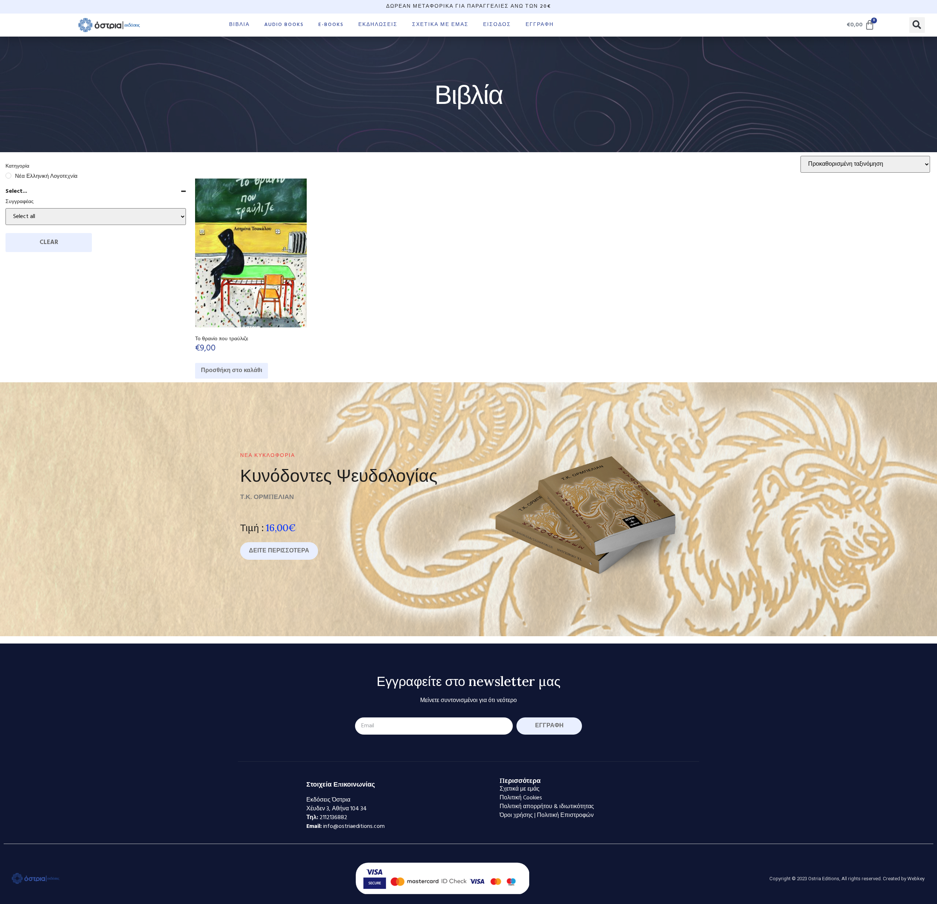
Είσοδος (497, 24)
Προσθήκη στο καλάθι (231, 370)
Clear (49, 242)
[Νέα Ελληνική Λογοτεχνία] (8, 176)
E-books (331, 24)
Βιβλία (239, 24)
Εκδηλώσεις (377, 24)
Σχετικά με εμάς (440, 24)
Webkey (916, 878)
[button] (917, 25)
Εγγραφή (540, 24)
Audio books (284, 24)
